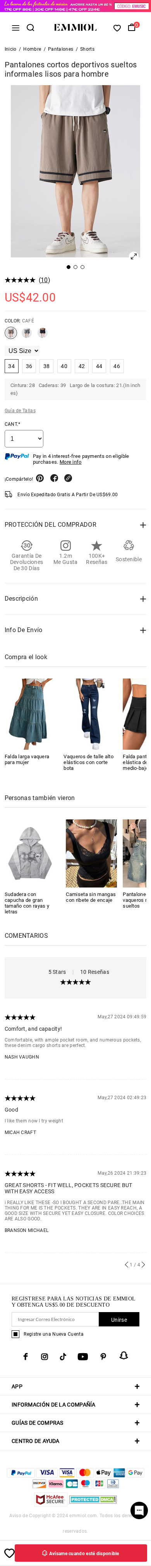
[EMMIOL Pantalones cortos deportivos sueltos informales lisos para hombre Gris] (27, 336)
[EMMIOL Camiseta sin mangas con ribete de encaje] (91, 853)
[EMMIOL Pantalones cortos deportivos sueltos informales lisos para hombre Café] (11, 336)
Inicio (11, 49)
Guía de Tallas (20, 410)
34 (11, 366)
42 (82, 366)
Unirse (119, 1320)
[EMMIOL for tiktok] (63, 1356)
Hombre (32, 49)
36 (29, 366)
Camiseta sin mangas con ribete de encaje (91, 897)
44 (99, 366)
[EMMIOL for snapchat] (124, 1355)
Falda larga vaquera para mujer (27, 759)
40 (64, 366)
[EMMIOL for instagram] (44, 1356)
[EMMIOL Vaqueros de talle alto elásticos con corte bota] (90, 714)
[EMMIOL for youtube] (83, 1356)
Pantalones (60, 49)
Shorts (87, 49)
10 (44, 280)
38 (46, 366)
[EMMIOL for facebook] (25, 1356)
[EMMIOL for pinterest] (103, 1356)
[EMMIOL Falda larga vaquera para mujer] (31, 714)
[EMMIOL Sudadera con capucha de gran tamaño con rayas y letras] (30, 853)
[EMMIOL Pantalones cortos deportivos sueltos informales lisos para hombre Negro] (43, 336)
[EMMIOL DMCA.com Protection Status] (93, 1504)
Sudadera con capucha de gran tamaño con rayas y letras (27, 903)
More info (71, 462)
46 (116, 366)
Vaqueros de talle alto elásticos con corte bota (88, 762)
